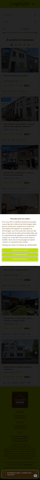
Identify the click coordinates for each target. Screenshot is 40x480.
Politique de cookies (9, 245)
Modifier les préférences (20, 259)
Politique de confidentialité (27, 245)
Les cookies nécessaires (20, 254)
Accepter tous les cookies (20, 250)
